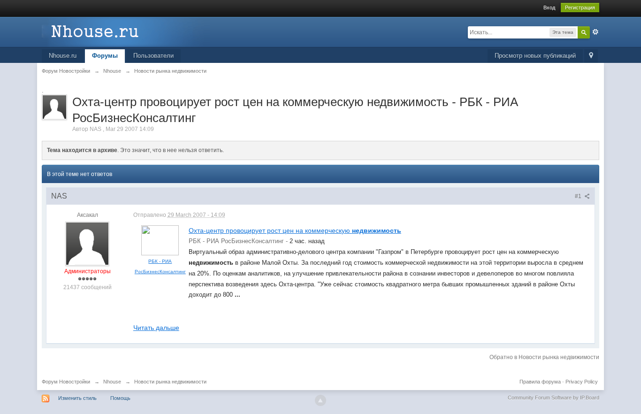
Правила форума (540, 381)
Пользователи (153, 55)
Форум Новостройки (66, 381)
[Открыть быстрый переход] (591, 56)
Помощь (120, 398)
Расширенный (595, 32)
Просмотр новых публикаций (535, 55)
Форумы (105, 55)
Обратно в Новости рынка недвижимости (544, 357)
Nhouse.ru (62, 55)
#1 (579, 196)
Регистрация (580, 7)
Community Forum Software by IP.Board (553, 397)
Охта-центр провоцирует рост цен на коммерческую (295, 230)
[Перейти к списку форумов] (126, 31)
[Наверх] (320, 400)
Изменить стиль (77, 398)
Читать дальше (156, 327)
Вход (549, 7)
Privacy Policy (581, 381)
